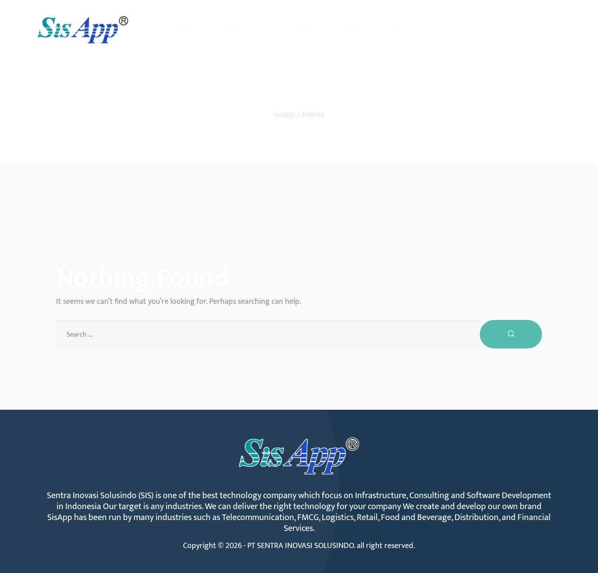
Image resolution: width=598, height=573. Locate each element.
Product (297, 29)
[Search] (511, 334)
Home (188, 29)
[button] (526, 29)
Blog (352, 29)
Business (236, 29)
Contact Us (402, 29)
